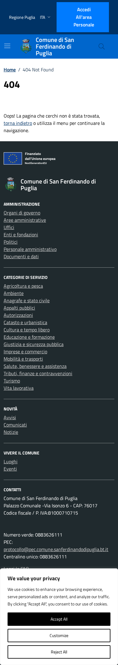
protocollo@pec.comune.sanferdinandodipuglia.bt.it (56, 549)
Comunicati (15, 424)
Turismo (12, 380)
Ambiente (14, 293)
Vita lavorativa (19, 388)
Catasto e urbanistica (25, 322)
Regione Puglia (22, 17)
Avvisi (10, 417)
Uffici (9, 227)
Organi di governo (22, 212)
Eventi (10, 468)
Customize (59, 635)
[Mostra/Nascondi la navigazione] (7, 46)
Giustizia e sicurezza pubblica (34, 344)
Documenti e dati (21, 256)
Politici (11, 241)
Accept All (59, 619)
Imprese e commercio (25, 351)
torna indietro (18, 123)
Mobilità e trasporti (23, 358)
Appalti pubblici (19, 307)
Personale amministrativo (30, 249)
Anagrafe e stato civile (27, 300)
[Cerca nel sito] (101, 46)
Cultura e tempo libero (27, 329)
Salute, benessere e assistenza (35, 366)
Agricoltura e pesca (23, 286)
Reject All (59, 652)
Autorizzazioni (18, 315)
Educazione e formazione (29, 337)
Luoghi (11, 461)
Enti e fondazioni (21, 234)
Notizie (11, 432)
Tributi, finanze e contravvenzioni (38, 373)
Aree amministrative (25, 220)
